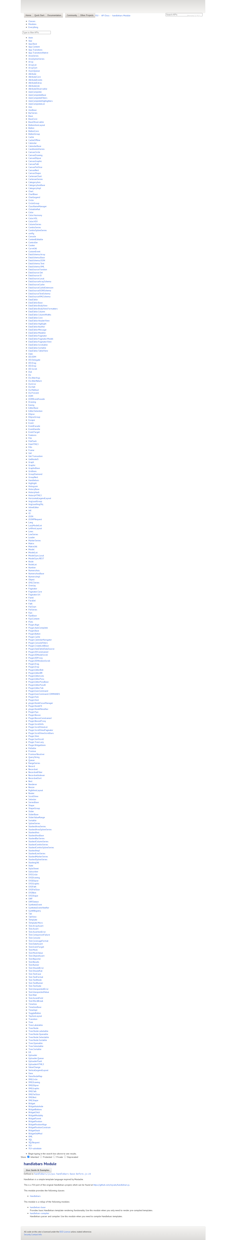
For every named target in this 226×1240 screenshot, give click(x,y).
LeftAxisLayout (35, 528)
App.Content (34, 46)
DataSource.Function (37, 269)
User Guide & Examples (37, 1170)
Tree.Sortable (34, 1049)
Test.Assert (33, 928)
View (30, 1073)
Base (30, 116)
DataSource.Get (35, 272)
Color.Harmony (35, 215)
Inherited (34, 1157)
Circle (31, 200)
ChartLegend (34, 197)
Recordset (33, 769)
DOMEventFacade (36, 399)
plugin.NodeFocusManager (40, 703)
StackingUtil (33, 862)
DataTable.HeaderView (39, 320)
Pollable (32, 748)
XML (30, 1136)
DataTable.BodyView (37, 305)
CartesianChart (35, 176)
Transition (32, 1019)
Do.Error (32, 384)
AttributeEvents (35, 80)
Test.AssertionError (37, 931)
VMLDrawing (34, 1082)
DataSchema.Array (36, 254)
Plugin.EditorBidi (35, 669)
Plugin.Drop (33, 666)
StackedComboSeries (38, 844)
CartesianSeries (35, 179)
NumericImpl (34, 576)
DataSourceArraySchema (39, 281)
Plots (30, 621)
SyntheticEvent (35, 904)
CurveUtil (32, 248)
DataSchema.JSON (36, 260)
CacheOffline (34, 140)
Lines (30, 531)
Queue (31, 760)
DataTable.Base (35, 302)
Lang (30, 522)
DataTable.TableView (38, 350)
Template (32, 919)
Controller (33, 242)
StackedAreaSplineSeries (40, 829)
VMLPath (32, 1091)
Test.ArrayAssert (35, 925)
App (30, 40)
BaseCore (32, 119)
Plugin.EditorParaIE (37, 685)
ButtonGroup (34, 134)
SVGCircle (33, 874)
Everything (33, 27)
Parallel (32, 600)
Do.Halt (31, 386)
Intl (29, 510)
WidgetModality (35, 1115)
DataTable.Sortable (37, 347)
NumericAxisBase (36, 573)
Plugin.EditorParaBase (38, 681)
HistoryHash (33, 492)
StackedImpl (34, 850)
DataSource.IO (35, 275)
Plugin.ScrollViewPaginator (40, 730)
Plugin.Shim (33, 736)
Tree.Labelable (35, 1025)
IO (29, 513)
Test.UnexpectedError (38, 989)
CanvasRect (33, 170)
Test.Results (33, 962)
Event (31, 423)
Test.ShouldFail (35, 970)
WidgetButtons (35, 1109)
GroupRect (33, 477)
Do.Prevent (33, 392)
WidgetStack (34, 1130)
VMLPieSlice (34, 1094)
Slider (31, 811)
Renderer (32, 784)
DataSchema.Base (36, 257)
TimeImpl (32, 1010)
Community (72, 15)
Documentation (54, 15)
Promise (32, 751)
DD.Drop (32, 365)
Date (30, 353)
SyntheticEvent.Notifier (38, 907)
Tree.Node (33, 1028)
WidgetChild (34, 1112)
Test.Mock (33, 949)
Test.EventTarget (36, 946)
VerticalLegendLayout (38, 1070)
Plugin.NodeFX (35, 706)
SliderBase (33, 814)
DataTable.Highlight (37, 323)
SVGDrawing (34, 877)
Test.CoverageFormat (38, 940)
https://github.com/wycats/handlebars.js (111, 1184)
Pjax (30, 612)
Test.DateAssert (35, 943)
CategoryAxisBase (36, 185)
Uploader (32, 1055)
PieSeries (32, 609)
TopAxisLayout (35, 1016)
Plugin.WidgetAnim (37, 745)
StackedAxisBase (36, 835)
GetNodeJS (33, 459)
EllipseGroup (34, 417)
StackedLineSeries (36, 853)
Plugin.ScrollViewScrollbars (41, 733)
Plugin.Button (34, 633)
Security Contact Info (33, 1234)
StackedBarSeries (36, 838)
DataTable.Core (35, 317)
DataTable (33, 299)
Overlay (32, 585)
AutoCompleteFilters (37, 97)
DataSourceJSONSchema (39, 290)
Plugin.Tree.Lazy (36, 742)
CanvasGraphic (35, 161)
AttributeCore (34, 76)
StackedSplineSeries (37, 859)
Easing (31, 405)
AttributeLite (34, 86)
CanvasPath (33, 164)
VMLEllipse (33, 1085)
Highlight (32, 483)
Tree (30, 1022)
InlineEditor (33, 507)
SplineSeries (34, 823)
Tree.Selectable (35, 1046)
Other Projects (86, 15)
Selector (32, 799)
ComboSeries (34, 227)
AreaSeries (33, 55)
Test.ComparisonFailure (39, 934)
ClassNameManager (37, 206)
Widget (31, 1103)
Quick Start (39, 15)
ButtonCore (33, 131)
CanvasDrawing (35, 155)
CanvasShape (34, 173)
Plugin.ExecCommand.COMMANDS (44, 694)
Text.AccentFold (35, 998)
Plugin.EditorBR (35, 673)
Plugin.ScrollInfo (36, 724)
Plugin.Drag (33, 663)
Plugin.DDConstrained (38, 651)
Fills (30, 447)
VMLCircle (33, 1079)
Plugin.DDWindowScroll (39, 660)
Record (31, 766)
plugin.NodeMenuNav (38, 709)
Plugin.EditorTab (36, 688)
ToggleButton (34, 1013)
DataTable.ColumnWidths (39, 314)
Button (31, 128)
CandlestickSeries (36, 149)
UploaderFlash (35, 1061)
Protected (47, 1157)
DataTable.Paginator (37, 335)
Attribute (32, 74)
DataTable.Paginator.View (40, 341)
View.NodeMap (35, 1076)
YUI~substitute (35, 1148)
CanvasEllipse (34, 158)
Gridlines (32, 471)
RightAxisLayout (35, 790)
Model (31, 549)
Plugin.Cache (34, 636)
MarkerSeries (34, 540)
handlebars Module (121, 15)
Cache (31, 137)
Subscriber (33, 871)
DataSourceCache (36, 284)
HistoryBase (33, 489)
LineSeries (33, 534)
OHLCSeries (33, 582)
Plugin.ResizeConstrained (40, 718)
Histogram (33, 486)
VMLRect (32, 1097)
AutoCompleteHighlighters (40, 101)
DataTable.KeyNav (36, 326)
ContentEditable (35, 239)
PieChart (32, 606)
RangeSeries (34, 763)
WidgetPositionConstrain (39, 1127)
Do (29, 374)
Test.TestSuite (34, 986)
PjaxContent (33, 618)
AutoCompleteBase (37, 95)
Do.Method (33, 390)
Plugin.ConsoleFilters (38, 642)
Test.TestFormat (35, 977)
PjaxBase (32, 615)
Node (31, 561)
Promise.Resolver (36, 754)
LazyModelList (35, 525)
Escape (31, 420)
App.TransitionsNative (38, 52)
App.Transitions (35, 49)
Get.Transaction (35, 456)
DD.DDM (32, 356)
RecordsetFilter (35, 772)
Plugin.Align (33, 624)
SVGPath (32, 886)
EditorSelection (35, 411)
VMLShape (33, 1100)
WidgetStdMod (35, 1133)
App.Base (32, 43)
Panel (31, 597)
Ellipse (31, 414)
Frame (31, 450)
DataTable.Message (37, 329)
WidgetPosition (35, 1121)
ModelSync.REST (36, 558)
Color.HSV (33, 221)
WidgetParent (34, 1118)
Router (31, 793)
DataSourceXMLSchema (39, 296)
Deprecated (72, 1157)
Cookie (31, 245)
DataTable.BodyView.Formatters (43, 308)
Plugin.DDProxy (35, 657)
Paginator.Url (34, 594)
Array (30, 61)
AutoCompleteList (36, 103)
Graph (31, 462)
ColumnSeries (34, 224)
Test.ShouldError (36, 968)
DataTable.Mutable (37, 332)
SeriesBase (33, 802)
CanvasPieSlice (35, 167)
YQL (30, 1139)
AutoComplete (35, 91)
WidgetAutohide (35, 1106)
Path (30, 603)
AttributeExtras (35, 82)
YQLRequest (34, 1142)
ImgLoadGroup (35, 501)
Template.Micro (35, 922)
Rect (30, 781)
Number (32, 567)
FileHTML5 (33, 444)
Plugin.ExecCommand (38, 691)
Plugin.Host (33, 700)
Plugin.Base (33, 630)
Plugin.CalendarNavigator (40, 639)
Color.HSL (33, 218)
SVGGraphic (33, 883)
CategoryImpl (34, 188)
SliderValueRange (36, 817)
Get (30, 453)
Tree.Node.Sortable (37, 1040)
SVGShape (33, 895)
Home (28, 15)
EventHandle (34, 429)
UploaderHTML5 (36, 1064)
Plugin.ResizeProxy (37, 721)
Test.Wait (32, 995)
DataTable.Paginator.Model (40, 338)
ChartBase (33, 194)
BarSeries (32, 113)
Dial (30, 371)
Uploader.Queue (36, 1058)
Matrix (31, 543)
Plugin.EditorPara (36, 679)
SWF (30, 898)
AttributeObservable (37, 88)
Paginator (32, 588)
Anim (30, 37)
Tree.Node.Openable (38, 1034)
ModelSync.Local (36, 555)
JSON (30, 516)
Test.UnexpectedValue (38, 992)
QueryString (34, 757)
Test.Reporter (34, 958)
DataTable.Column (36, 311)
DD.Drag (32, 363)
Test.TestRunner (35, 983)
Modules (32, 24)
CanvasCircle (34, 152)
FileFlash (32, 441)
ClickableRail (34, 209)
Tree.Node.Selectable (38, 1037)
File (30, 438)
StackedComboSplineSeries (41, 847)
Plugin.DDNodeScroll (38, 654)
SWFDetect (33, 901)
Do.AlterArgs (34, 377)
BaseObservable (36, 122)
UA (29, 1052)
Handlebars (33, 480)
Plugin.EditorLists (36, 675)
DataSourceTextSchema (39, 293)
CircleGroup (33, 203)
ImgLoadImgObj (35, 504)
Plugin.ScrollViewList (38, 727)
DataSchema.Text (36, 263)
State (30, 865)
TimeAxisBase (34, 1007)
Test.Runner (33, 964)
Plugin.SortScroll (36, 739)
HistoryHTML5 (35, 495)
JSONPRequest (35, 519)
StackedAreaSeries (37, 826)
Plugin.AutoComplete (38, 627)
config (31, 233)
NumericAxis (34, 570)
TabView (32, 916)
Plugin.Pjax (33, 712)
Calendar (32, 143)
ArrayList (32, 64)
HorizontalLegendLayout (39, 498)
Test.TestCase (34, 974)
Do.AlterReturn (35, 380)
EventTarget (34, 432)
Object (31, 579)
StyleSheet (33, 868)
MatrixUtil (32, 546)
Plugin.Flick (33, 697)
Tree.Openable (35, 1043)
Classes (31, 21)
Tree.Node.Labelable (38, 1031)
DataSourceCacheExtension (40, 287)
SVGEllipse (33, 880)
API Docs (105, 15)
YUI (96, 15)
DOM (30, 396)
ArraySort (32, 67)
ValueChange (34, 1067)
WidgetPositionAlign (37, 1124)
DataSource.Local (36, 278)
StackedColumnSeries (38, 841)
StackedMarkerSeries (38, 856)
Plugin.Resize (34, 715)
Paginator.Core (35, 591)
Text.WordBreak (35, 1001)
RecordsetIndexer (36, 775)
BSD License (65, 1231)
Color (31, 212)
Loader (31, 537)
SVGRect (32, 892)
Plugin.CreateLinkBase (38, 645)
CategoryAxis (34, 182)
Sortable (32, 820)
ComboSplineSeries (37, 230)
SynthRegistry (34, 910)
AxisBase (32, 110)
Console (32, 236)
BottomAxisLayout (36, 125)
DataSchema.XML (36, 266)
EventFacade (34, 426)
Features (32, 435)
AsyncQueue (34, 70)
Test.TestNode (35, 980)
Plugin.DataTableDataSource (41, 648)
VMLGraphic (33, 1088)
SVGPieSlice (34, 889)
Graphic (31, 465)
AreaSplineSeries (36, 58)
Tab (30, 913)
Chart (30, 191)
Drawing (32, 402)
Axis (30, 107)
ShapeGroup (34, 808)
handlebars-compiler (39, 1213)
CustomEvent (34, 251)
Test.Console (34, 937)
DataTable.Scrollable (38, 344)
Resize (31, 787)
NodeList (32, 564)
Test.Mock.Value (35, 952)
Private (59, 1157)
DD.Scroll (32, 368)
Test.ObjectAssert (36, 955)
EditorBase (33, 408)
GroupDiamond (35, 474)
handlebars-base (38, 1207)
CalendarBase (34, 146)
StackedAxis (33, 832)
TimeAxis (32, 1004)
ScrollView (33, 796)
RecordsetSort (35, 778)
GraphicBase (34, 468)
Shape (31, 805)
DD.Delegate (34, 359)
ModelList (33, 552)
